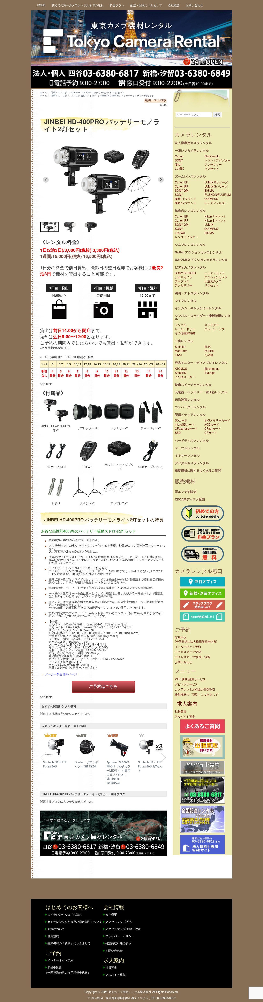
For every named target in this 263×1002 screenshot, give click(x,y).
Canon (179, 156)
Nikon (178, 164)
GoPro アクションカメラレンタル (198, 252)
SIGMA (209, 190)
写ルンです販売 (185, 491)
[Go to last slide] (46, 180)
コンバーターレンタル (190, 407)
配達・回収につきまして (146, 5)
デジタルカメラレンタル (192, 463)
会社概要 (174, 5)
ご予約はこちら (103, 686)
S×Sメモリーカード (217, 420)
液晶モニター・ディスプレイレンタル (201, 362)
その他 (208, 355)
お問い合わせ (194, 5)
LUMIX (179, 168)
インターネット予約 (188, 647)
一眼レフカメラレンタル (192, 150)
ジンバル (180, 325)
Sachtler (180, 347)
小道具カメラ (213, 281)
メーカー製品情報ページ (61, 674)
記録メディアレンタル (190, 414)
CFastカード (212, 428)
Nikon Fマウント (185, 199)
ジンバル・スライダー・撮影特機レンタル (202, 317)
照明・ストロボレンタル (192, 293)
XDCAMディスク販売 (190, 499)
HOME (41, 5)
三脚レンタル (184, 341)
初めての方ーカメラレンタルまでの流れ (78, 5)
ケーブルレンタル (187, 448)
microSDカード (185, 424)
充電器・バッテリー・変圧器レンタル (201, 392)
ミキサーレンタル (187, 455)
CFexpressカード (186, 428)
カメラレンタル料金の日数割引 (195, 689)
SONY (179, 160)
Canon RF (181, 186)
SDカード (181, 420)
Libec (178, 355)
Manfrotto (181, 351)
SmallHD (180, 373)
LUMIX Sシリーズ (215, 186)
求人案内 (187, 703)
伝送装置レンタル (187, 399)
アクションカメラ (215, 277)
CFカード (210, 433)
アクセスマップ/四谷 (188, 652)
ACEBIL (209, 351)
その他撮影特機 (185, 333)
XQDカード (211, 424)
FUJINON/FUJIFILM (217, 194)
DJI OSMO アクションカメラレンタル (201, 259)
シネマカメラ (183, 277)
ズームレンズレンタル (190, 176)
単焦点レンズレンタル (190, 210)
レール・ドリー (185, 329)
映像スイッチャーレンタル (193, 384)
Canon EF (181, 182)
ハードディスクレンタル (192, 440)
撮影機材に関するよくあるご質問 (198, 470)
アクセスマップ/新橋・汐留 (192, 657)
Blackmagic (211, 156)
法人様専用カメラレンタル (193, 143)
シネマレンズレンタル (190, 244)
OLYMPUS (211, 199)
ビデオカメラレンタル (190, 267)
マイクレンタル (185, 300)
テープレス (182, 281)
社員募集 (180, 711)
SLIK (207, 347)
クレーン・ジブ (214, 329)
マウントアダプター (217, 160)
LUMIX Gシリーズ (216, 182)
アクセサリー (213, 164)
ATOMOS (181, 368)
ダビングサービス (186, 684)
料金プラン (117, 5)
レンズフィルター (215, 203)
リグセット (211, 168)
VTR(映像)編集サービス (190, 679)
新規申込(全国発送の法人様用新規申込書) (196, 639)
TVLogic (209, 373)
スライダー (211, 325)
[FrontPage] (103, 833)
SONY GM (181, 190)
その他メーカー (185, 377)
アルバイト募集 (185, 716)
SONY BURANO (185, 273)
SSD (178, 433)
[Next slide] (161, 180)
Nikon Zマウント (185, 203)
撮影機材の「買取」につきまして (196, 694)
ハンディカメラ (214, 273)
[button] (49, 227)
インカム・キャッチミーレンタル (198, 308)
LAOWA (180, 233)
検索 (217, 114)
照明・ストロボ (155, 100)
